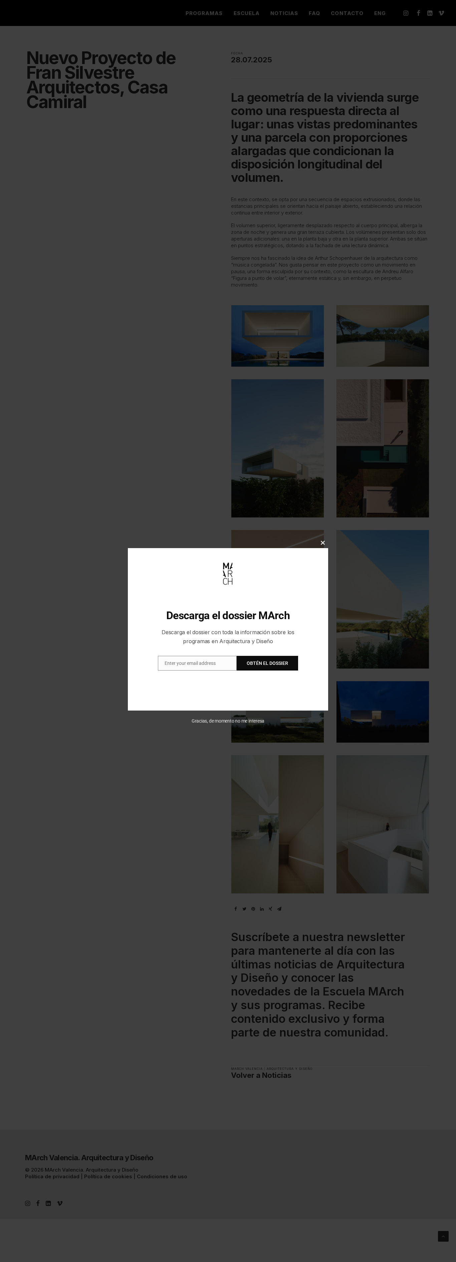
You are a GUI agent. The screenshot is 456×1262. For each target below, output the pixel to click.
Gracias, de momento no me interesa (228, 721)
